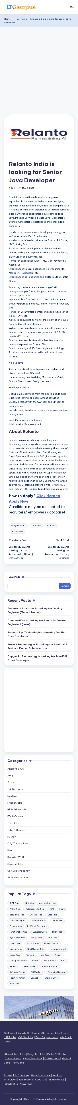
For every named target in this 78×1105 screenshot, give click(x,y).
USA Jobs (35, 978)
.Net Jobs (29, 903)
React (10, 850)
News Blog (26, 1084)
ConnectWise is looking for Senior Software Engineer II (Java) (36, 622)
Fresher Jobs (14, 802)
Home (7, 19)
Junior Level (15, 943)
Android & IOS (15, 768)
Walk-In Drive (51, 978)
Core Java (36, 525)
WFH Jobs (14, 984)
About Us (40, 1079)
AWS (10, 775)
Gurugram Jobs (40, 932)
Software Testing (18, 972)
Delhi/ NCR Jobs (56, 1054)
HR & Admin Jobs (17, 809)
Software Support (49, 966)
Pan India (30, 955)
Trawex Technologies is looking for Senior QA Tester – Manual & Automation (37, 646)
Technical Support (57, 972)
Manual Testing (51, 943)
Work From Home (41, 1075)
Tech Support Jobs (46, 1037)
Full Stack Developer (37, 926)
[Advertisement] (39, 68)
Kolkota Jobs (52, 1058)
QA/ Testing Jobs (17, 843)
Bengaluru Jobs (18, 525)
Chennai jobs (36, 915)
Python (11, 836)
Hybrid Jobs (57, 932)
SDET (63, 960)
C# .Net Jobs (15, 789)
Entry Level (57, 920)
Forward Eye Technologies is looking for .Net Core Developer (36, 634)
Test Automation (17, 978)
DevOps (12, 796)
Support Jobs (15, 864)
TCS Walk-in (37, 972)
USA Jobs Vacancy (18, 870)
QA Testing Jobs (50, 1033)
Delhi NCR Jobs (39, 920)
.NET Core (14, 903)
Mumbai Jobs (16, 949)
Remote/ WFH (15, 857)
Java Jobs (51, 525)
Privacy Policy (56, 1079)
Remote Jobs (50, 960)
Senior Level (17, 531)
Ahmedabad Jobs (47, 903)
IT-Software (20, 19)
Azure (10, 782)
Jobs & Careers (16, 830)
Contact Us (12, 1084)
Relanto (13, 440)
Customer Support (18, 920)
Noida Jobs (15, 955)
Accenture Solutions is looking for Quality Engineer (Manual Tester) (34, 610)
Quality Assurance (18, 960)
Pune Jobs (44, 955)
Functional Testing (18, 932)
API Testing (15, 909)
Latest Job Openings (16, 1075)
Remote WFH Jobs (28, 1033)
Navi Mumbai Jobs (35, 949)
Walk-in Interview (17, 877)
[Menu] (72, 7)
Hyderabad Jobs (17, 938)
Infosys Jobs (36, 938)
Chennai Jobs (13, 1058)
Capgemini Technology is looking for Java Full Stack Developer (37, 658)
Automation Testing (35, 909)
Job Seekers (26, 1079)
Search (13, 577)
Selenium (14, 966)
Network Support (58, 949)
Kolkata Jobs (33, 943)
